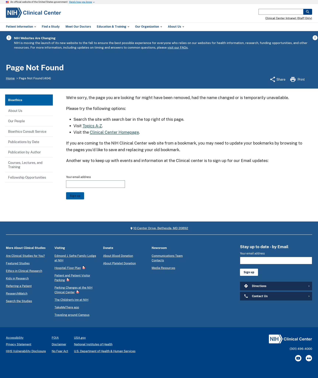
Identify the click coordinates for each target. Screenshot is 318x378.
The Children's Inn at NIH (71, 300)
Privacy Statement (18, 344)
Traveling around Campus (71, 315)
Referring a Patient (19, 286)
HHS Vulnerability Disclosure (26, 351)
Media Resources (163, 268)
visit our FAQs (177, 47)
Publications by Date (23, 142)
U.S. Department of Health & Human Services (104, 351)
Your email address (78, 177)
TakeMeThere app (66, 307)
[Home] (33, 15)
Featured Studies (18, 263)
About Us (15, 111)
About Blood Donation (118, 256)
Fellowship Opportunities (27, 177)
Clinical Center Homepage (114, 132)
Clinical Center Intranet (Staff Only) (288, 18)
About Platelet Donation (119, 263)
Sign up (75, 196)
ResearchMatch (16, 293)
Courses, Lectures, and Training (25, 165)
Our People (16, 121)
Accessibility (15, 338)
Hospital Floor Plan (67, 268)
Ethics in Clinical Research (24, 271)
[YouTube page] (298, 358)
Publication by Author (24, 152)
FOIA (55, 338)
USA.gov (80, 338)
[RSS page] (309, 358)
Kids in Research (17, 278)
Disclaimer (59, 344)
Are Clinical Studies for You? (25, 256)
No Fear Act (60, 351)
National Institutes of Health (93, 344)
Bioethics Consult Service (27, 131)
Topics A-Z (92, 125)
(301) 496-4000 (301, 349)
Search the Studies (19, 301)
